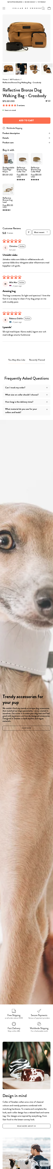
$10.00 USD (8, 175)
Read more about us (26, 1126)
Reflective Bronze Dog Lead (7, 200)
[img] (48, 101)
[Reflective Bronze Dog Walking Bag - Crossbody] (8, 69)
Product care (8, 142)
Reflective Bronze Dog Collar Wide (36, 169)
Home (5, 79)
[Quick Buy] (25, 162)
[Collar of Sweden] (26, 8)
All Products (15, 79)
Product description (11, 133)
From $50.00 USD (22, 176)
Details (6, 137)
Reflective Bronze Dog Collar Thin (22, 169)
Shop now (26, 728)
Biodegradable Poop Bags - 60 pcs (8, 169)
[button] (43, 8)
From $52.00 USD (8, 206)
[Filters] (28, 232)
